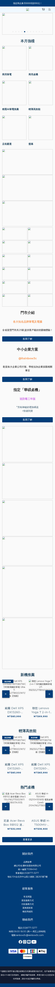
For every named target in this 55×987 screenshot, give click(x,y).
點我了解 (27, 338)
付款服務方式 (27, 904)
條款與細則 (27, 911)
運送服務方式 (27, 900)
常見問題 (27, 896)
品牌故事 (27, 862)
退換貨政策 (27, 907)
